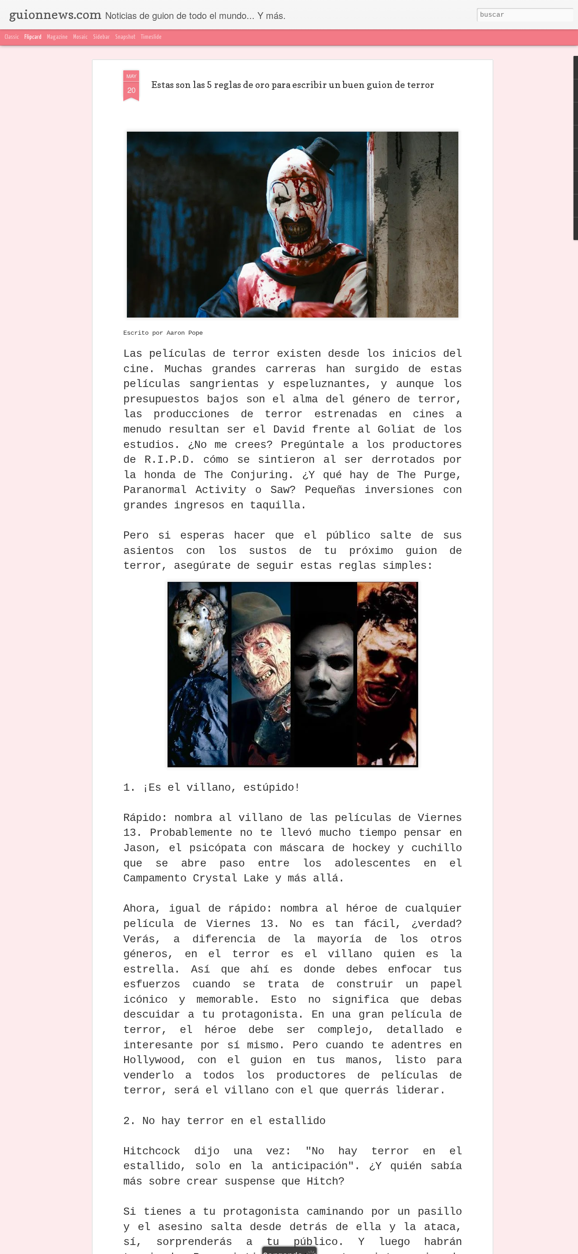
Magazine (57, 37)
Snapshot (125, 37)
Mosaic (80, 37)
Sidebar (101, 37)
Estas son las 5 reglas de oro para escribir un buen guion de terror (292, 84)
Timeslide (151, 37)
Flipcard (33, 37)
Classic (12, 37)
